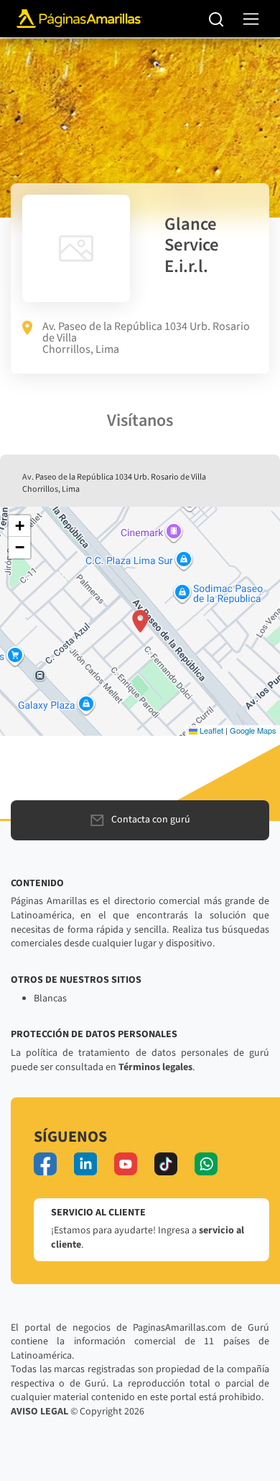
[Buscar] (216, 18)
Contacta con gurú (150, 819)
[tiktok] (165, 1163)
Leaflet (210, 730)
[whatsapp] (206, 1163)
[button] (140, 621)
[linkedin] (85, 1163)
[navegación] (251, 18)
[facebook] (45, 1163)
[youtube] (125, 1163)
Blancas (50, 998)
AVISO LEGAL (39, 1411)
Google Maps (253, 730)
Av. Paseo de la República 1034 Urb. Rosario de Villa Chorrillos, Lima (146, 338)
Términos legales (155, 1067)
